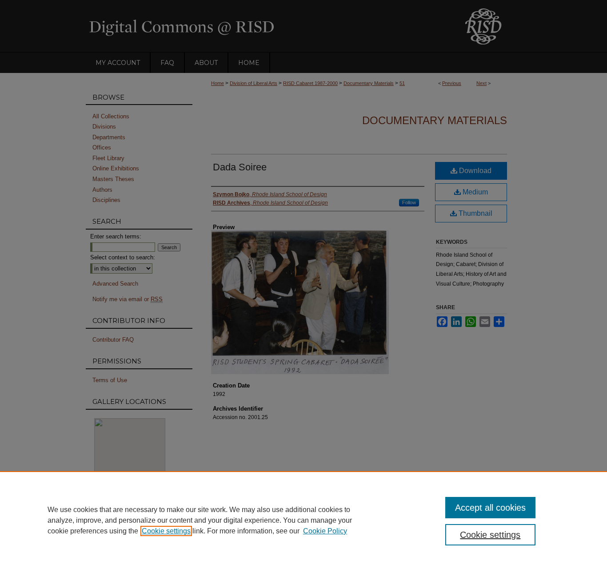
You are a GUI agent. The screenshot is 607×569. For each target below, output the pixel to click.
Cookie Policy (325, 531)
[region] (303, 520)
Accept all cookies (490, 508)
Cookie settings (166, 531)
